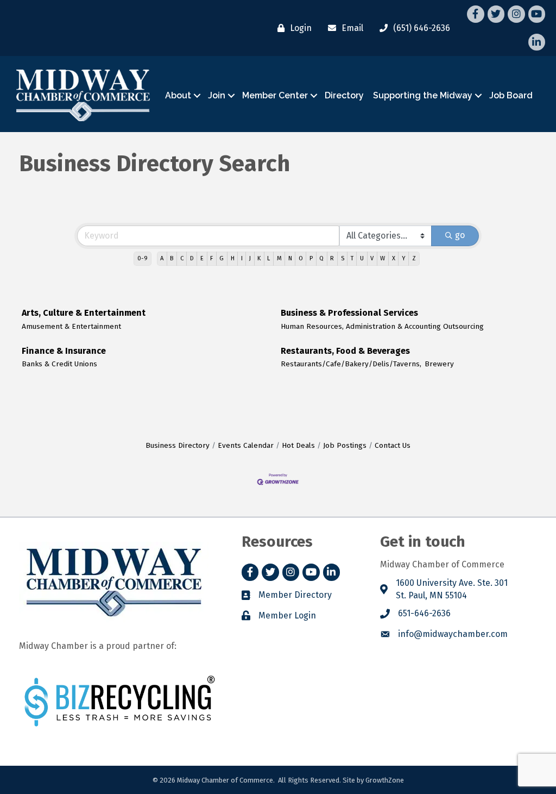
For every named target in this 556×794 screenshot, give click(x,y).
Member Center (275, 95)
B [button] (171, 258)
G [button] (221, 258)
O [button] (301, 258)
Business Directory (178, 445)
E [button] (202, 258)
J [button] (250, 258)
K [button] (259, 258)
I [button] (242, 258)
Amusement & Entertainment (71, 326)
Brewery (439, 363)
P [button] (311, 258)
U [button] (362, 258)
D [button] (192, 258)
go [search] (460, 235)
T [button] (352, 258)
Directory (344, 95)
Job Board (511, 95)
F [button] (211, 258)
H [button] (233, 258)
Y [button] (404, 258)
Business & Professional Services (349, 313)
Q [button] (321, 258)
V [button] (372, 258)
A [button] (161, 258)
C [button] (182, 258)
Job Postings (345, 445)
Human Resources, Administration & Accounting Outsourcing (382, 326)
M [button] (279, 258)
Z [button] (414, 258)
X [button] (393, 258)
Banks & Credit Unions (59, 363)
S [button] (342, 258)
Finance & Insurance (64, 351)
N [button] (290, 258)
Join (216, 95)
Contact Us (392, 445)
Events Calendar (246, 445)
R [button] (332, 258)
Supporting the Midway (422, 95)
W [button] (382, 258)
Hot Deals (298, 445)
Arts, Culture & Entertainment (84, 313)
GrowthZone (384, 780)
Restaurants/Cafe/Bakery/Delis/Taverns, (351, 363)
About (178, 95)
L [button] (268, 258)
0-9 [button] (142, 258)
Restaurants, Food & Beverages (345, 351)
